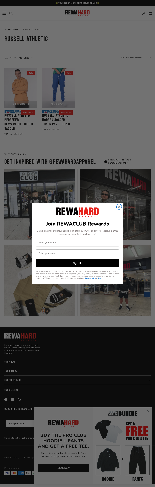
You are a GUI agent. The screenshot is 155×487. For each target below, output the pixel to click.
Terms (100, 278)
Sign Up (77, 263)
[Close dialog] (119, 206)
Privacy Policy (90, 278)
